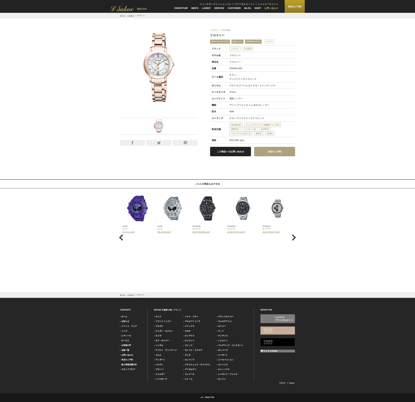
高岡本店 (235, 129)
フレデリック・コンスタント (230, 345)
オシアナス (190, 336)
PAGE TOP (209, 397)
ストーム (189, 379)
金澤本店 (265, 129)
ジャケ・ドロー (191, 316)
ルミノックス (224, 369)
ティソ (221, 331)
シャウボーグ (161, 379)
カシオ (188, 355)
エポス (188, 331)
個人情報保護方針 (129, 364)
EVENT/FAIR (181, 8)
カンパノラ (190, 360)
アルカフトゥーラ (192, 321)
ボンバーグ (223, 350)
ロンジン (222, 379)
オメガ (158, 336)
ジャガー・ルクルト (164, 331)
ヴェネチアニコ (225, 321)
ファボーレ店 (250, 129)
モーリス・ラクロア (193, 350)
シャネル (159, 345)
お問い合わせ (271, 8)
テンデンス (223, 336)
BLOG (247, 8)
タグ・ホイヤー (162, 340)
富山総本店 (236, 125)
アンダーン (160, 360)
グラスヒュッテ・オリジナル (197, 364)
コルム (158, 355)
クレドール (190, 374)
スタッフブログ (128, 369)
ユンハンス (223, 364)
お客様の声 (126, 345)
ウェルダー (160, 374)
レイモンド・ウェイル (227, 374)
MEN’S (194, 8)
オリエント (190, 340)
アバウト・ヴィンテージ (166, 350)
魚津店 (270, 133)
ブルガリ (159, 326)
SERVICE (219, 8)
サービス (125, 340)
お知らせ (125, 321)
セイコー (222, 326)
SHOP (258, 8)
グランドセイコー (226, 316)
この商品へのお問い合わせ (230, 151)
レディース (126, 336)
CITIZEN (248, 49)
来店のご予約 (274, 151)
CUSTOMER (234, 8)
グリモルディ (190, 369)
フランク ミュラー (163, 321)
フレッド (189, 345)
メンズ (124, 331)
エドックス (190, 326)
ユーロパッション (226, 360)
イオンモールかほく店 (241, 133)
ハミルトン (223, 340)
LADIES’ (206, 8)
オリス (158, 316)
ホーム (122, 15)
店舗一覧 (125, 350)
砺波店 (259, 133)
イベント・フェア (129, 326)
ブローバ (159, 369)
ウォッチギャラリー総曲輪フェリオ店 (262, 125)
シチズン (130, 15)
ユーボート (223, 355)
